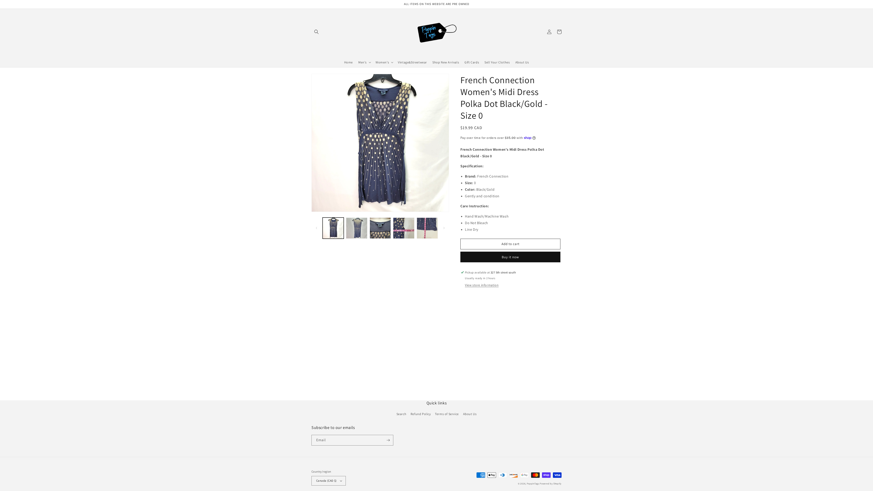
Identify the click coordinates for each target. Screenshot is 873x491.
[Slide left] (316, 228)
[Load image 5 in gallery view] (427, 228)
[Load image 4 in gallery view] (403, 228)
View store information (482, 285)
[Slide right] (444, 228)
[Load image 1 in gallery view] (333, 228)
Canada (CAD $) (326, 481)
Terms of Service (447, 414)
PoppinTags (533, 483)
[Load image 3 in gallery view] (380, 228)
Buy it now (510, 257)
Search (401, 414)
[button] (316, 32)
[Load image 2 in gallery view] (356, 228)
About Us (470, 414)
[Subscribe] (388, 440)
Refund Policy (421, 414)
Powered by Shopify (551, 483)
